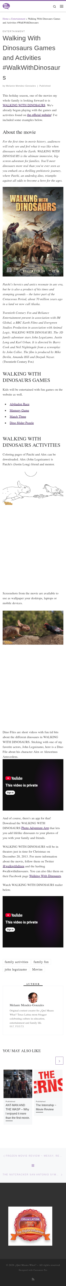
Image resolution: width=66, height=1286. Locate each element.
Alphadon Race (19, 404)
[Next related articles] (59, 1061)
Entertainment (18, 18)
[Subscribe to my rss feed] (33, 1279)
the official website (39, 115)
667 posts (17, 1026)
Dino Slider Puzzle (22, 423)
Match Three (18, 416)
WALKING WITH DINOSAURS (24, 105)
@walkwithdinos (13, 866)
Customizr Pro (40, 1270)
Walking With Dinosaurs (45, 876)
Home (6, 18)
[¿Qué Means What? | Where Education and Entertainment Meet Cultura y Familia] (6, 5)
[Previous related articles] (51, 1061)
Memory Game (19, 410)
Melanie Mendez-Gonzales (21, 86)
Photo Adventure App (35, 828)
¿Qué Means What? (25, 1265)
